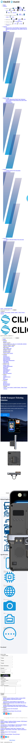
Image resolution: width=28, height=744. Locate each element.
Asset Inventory (9, 27)
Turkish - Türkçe (17, 312)
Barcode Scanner (17, 699)
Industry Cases (6, 98)
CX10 (4, 344)
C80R (4, 348)
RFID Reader (24, 721)
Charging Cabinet (6, 351)
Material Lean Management (11, 29)
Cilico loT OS (6, 362)
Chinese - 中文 (4, 312)
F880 (10, 348)
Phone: (2, 682)
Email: (2, 684)
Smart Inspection (23, 27)
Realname (3, 681)
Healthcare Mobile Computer (17, 698)
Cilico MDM (20, 29)
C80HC (9, 346)
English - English (10, 312)
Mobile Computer (6, 698)
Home (4, 4)
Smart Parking (16, 100)
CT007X (11, 353)
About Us (5, 238)
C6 (15, 344)
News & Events (20, 239)
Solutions (5, 26)
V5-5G (10, 344)
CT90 (4, 353)
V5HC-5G (5, 346)
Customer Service (9, 170)
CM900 (7, 348)
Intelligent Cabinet (10, 699)
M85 (21, 344)
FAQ (14, 170)
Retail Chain (17, 99)
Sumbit (2, 694)
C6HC (12, 346)
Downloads (18, 170)
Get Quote (5, 414)
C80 (13, 344)
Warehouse (23, 99)
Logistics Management (10, 99)
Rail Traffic (21, 100)
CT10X (7, 353)
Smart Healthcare (16, 27)
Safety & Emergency (7, 373)
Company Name (4, 680)
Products (5, 6)
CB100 (7, 344)
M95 (19, 344)
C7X (17, 344)
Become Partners (13, 239)
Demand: (2, 693)
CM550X (25, 344)
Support (4, 169)
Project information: (5, 685)
